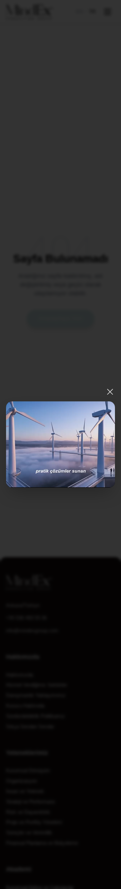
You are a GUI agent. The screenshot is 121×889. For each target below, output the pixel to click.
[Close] (110, 392)
